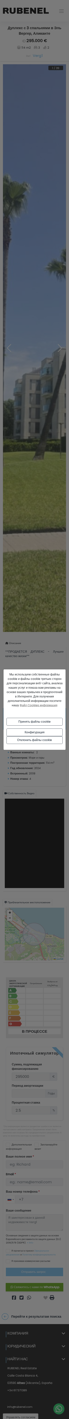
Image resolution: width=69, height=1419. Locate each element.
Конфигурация (35, 732)
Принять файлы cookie (34, 722)
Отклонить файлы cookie (34, 740)
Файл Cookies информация (38, 705)
